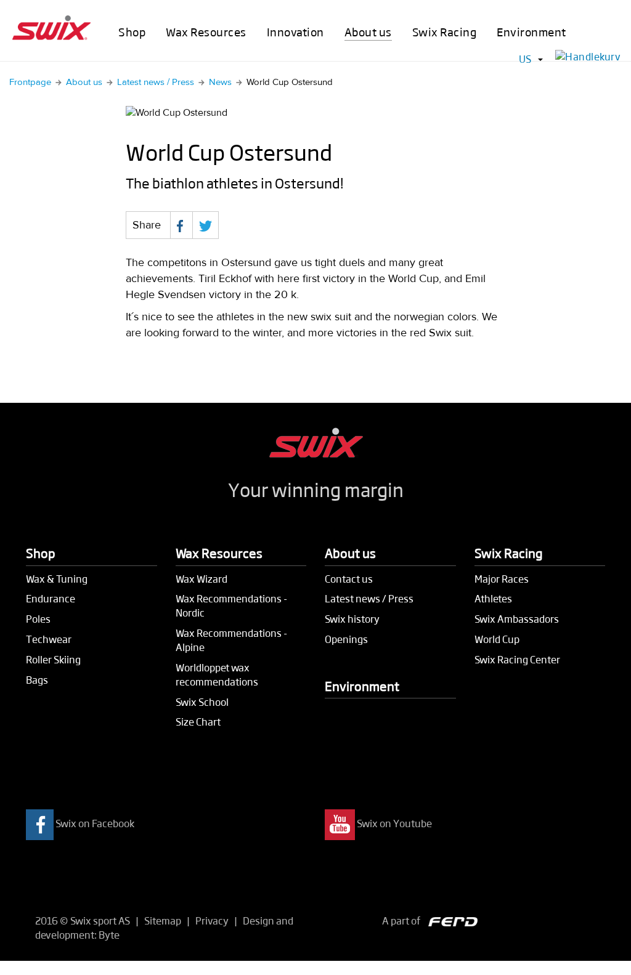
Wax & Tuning (57, 579)
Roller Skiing (53, 659)
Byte (109, 935)
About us (368, 31)
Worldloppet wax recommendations (217, 674)
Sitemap (162, 920)
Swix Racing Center (517, 659)
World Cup (496, 639)
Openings (346, 639)
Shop (131, 31)
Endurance (50, 598)
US (525, 59)
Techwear (48, 639)
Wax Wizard (201, 579)
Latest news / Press (155, 82)
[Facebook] (181, 225)
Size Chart (198, 721)
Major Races (501, 579)
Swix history (352, 619)
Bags (37, 680)
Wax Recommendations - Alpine (231, 640)
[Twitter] (205, 225)
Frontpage (30, 82)
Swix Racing (444, 31)
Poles (38, 619)
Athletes (493, 598)
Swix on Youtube (394, 824)
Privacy (212, 920)
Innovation (295, 31)
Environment (531, 31)
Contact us (349, 579)
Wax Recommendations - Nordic (231, 605)
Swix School (202, 702)
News (220, 82)
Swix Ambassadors (516, 619)
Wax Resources (206, 31)
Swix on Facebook (94, 824)
